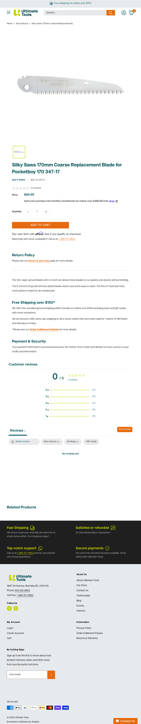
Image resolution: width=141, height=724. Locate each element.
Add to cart (40, 225)
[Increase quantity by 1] (46, 211)
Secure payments (90, 548)
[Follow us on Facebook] (9, 608)
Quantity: (17, 211)
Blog (79, 600)
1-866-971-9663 (67, 239)
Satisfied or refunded (92, 528)
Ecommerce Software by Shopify (23, 722)
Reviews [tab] (18, 431)
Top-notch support (21, 548)
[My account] (123, 12)
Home (10, 24)
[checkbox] (91, 442)
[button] (70, 390)
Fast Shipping (18, 528)
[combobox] (75, 12)
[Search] (110, 12)
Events (80, 606)
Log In (10, 628)
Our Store (82, 585)
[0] (131, 12)
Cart (9, 638)
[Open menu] (8, 12)
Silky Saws (18, 180)
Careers (81, 611)
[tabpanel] (70, 466)
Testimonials (83, 595)
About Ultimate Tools (88, 580)
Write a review (124, 429)
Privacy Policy (84, 628)
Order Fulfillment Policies (90, 633)
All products (22, 24)
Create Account (15, 633)
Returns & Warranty (87, 638)
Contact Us (82, 590)
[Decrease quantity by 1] (27, 211)
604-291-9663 (22, 590)
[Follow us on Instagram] (15, 608)
